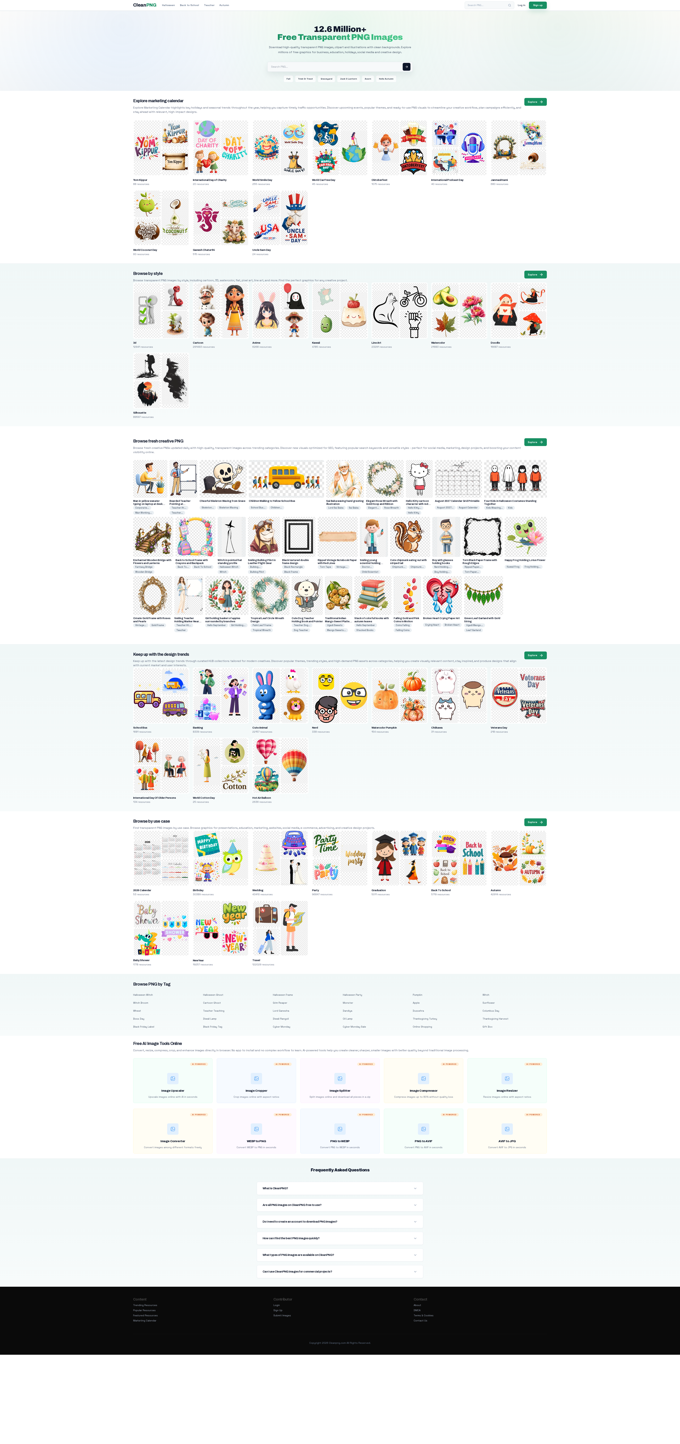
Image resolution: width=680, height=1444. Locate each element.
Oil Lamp (348, 1018)
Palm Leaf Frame (262, 625)
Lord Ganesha (281, 1010)
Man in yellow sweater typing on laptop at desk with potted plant (148, 504)
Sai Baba (354, 507)
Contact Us (420, 1320)
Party (315, 890)
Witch (223, 571)
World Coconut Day (145, 250)
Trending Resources (145, 1305)
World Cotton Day (204, 797)
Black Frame (291, 571)
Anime (256, 342)
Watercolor (438, 342)
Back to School (189, 5)
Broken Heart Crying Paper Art (441, 618)
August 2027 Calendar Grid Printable (457, 501)
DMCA (417, 1310)
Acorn (368, 78)
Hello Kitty (413, 512)
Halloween (168, 5)
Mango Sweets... (336, 630)
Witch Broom (140, 1002)
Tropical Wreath (262, 630)
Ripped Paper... (473, 566)
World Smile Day (262, 180)
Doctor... (367, 566)
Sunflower (489, 1002)
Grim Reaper (280, 1002)
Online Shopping (422, 1026)
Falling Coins (403, 630)
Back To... (183, 566)
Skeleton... (208, 507)
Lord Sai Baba (336, 507)
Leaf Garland (473, 630)
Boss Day (138, 1018)
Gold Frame (158, 625)
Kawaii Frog (513, 566)
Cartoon (198, 342)
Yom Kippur (140, 180)
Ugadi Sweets (334, 625)
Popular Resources (144, 1310)
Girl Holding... (238, 625)
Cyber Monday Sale (354, 1026)
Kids (510, 507)
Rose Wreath (391, 507)
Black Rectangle (293, 566)
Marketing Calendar (144, 1320)
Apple (416, 1002)
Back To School (202, 566)
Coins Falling (403, 625)
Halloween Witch (229, 566)
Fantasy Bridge (143, 566)
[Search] (509, 5)
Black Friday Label (143, 1026)
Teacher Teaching (213, 1010)
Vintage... (341, 566)
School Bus (140, 727)
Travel (256, 960)
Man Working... (143, 512)
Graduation (379, 890)
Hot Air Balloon (261, 797)
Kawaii (316, 342)
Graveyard (326, 78)
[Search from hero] (406, 67)
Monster (348, 1002)
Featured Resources (145, 1315)
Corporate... (142, 507)
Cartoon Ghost (212, 1002)
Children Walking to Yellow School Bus (272, 501)
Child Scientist (370, 571)
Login (276, 1305)
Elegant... (373, 507)
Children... (276, 507)
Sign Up (277, 1310)
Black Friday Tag (212, 1026)
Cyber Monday (281, 1026)
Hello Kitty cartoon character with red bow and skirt (417, 504)
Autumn (224, 5)
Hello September (216, 625)
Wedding (257, 890)
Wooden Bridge (143, 571)
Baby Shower (141, 960)
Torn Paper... (472, 571)
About (417, 1305)
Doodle (495, 342)
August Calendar (468, 507)
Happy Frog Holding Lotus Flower (525, 560)
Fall (288, 78)
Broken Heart (452, 624)
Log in (521, 5)
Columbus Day (491, 1010)
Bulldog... (255, 566)
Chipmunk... (398, 566)
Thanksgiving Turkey (425, 1018)
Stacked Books (364, 630)
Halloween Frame (283, 994)
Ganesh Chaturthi (204, 250)
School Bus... (258, 507)
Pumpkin (417, 994)
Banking (198, 727)
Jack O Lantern (348, 78)
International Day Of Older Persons (154, 797)
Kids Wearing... (494, 507)
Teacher (209, 5)
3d (134, 342)
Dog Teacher (301, 630)
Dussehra (418, 1010)
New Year (198, 960)
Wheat (137, 1010)
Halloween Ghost (213, 994)
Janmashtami (499, 180)
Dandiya (347, 1010)
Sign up (538, 5)
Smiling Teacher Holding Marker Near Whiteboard (186, 621)
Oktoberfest (379, 180)
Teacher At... (179, 507)
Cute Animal (259, 727)
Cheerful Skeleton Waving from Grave (222, 501)
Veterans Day (499, 727)
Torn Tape (325, 566)
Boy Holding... (442, 571)
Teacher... (177, 512)
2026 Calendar (142, 890)
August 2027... (445, 507)
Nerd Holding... (442, 566)
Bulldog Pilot (257, 571)
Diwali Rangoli (281, 1018)
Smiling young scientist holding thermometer (370, 563)
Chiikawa (437, 727)
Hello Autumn (386, 78)
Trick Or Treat (305, 78)
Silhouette (139, 412)
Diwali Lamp (210, 1018)
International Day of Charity (209, 180)
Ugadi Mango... (474, 625)
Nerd (315, 727)
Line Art (376, 342)
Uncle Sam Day (261, 250)
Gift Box (487, 1026)
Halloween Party (352, 994)
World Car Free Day (323, 180)
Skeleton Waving (228, 507)
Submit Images (282, 1315)
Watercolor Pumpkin (384, 727)
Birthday (198, 890)
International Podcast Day (447, 180)
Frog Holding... (532, 566)
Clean (144, 5)
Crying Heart (432, 624)
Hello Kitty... (414, 507)
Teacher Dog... (302, 625)
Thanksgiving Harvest (495, 1018)
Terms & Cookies (424, 1315)
